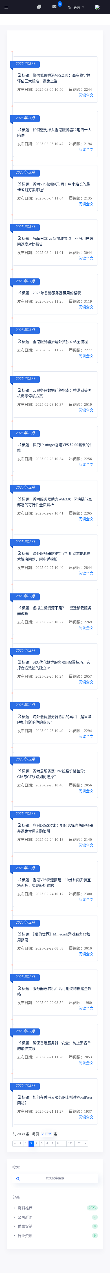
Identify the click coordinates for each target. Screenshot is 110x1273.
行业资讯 (56, 1236)
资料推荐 (56, 1208)
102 (78, 1143)
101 (70, 1143)
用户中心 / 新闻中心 (31, 21)
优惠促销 (56, 1226)
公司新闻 (56, 1217)
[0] (55, 7)
